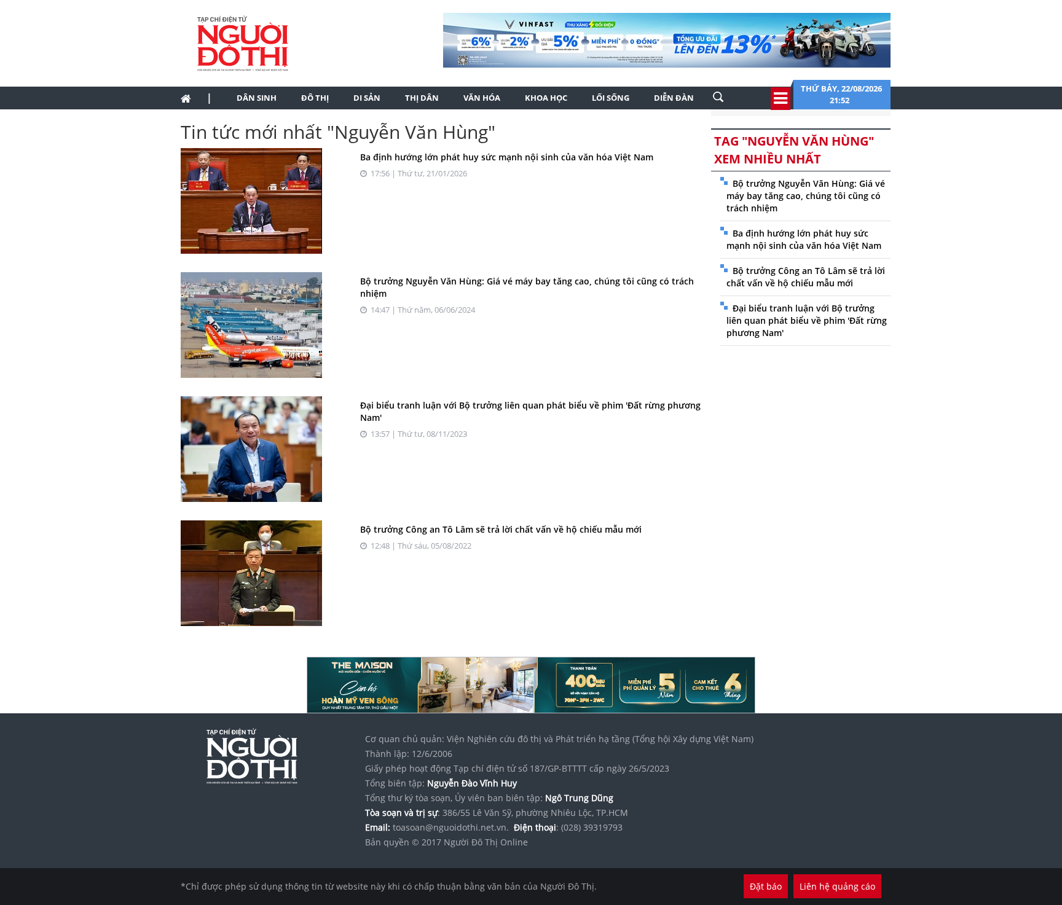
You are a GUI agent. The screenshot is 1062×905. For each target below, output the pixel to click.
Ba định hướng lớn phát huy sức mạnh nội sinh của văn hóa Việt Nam (506, 157)
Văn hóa (481, 97)
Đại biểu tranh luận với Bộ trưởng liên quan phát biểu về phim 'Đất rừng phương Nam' (806, 320)
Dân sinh (257, 97)
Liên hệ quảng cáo (837, 886)
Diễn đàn (674, 97)
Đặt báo (766, 886)
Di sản (366, 97)
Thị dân (422, 97)
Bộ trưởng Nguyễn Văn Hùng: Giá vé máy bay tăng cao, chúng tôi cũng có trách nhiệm (805, 196)
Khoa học (546, 97)
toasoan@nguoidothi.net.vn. (451, 827)
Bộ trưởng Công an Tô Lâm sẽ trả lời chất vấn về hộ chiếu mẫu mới (501, 529)
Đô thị (315, 97)
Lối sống (610, 97)
